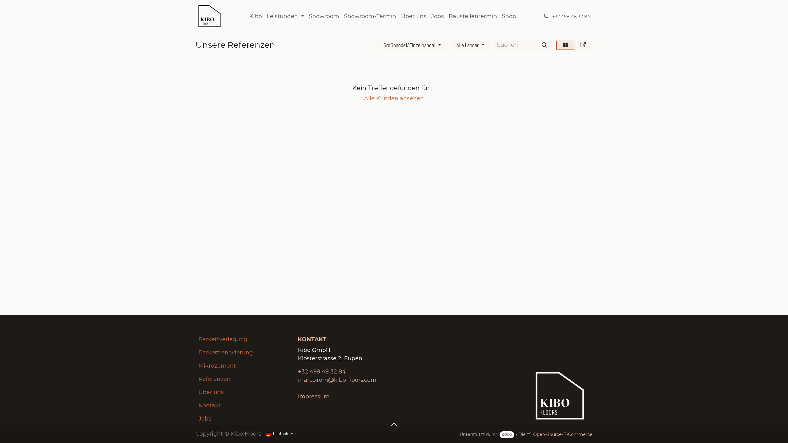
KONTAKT (313, 339)
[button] (394, 424)
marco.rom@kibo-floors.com (337, 380)
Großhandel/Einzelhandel (409, 45)
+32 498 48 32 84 (322, 371)
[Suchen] (544, 45)
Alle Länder (467, 45)
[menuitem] (255, 16)
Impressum (314, 396)
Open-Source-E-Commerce (563, 434)
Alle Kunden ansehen (394, 98)
